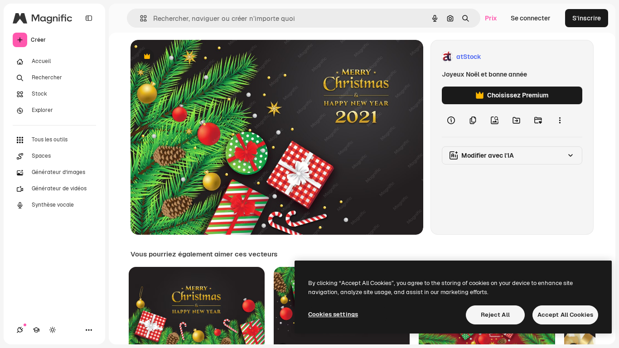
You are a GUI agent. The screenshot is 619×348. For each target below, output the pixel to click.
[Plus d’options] (560, 120)
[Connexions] (20, 330)
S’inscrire (586, 18)
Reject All (495, 315)
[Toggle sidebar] (89, 18)
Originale (190, 57)
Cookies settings (333, 314)
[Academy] (36, 330)
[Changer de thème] (52, 330)
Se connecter (531, 18)
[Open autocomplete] (139, 18)
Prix (491, 18)
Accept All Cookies (565, 315)
